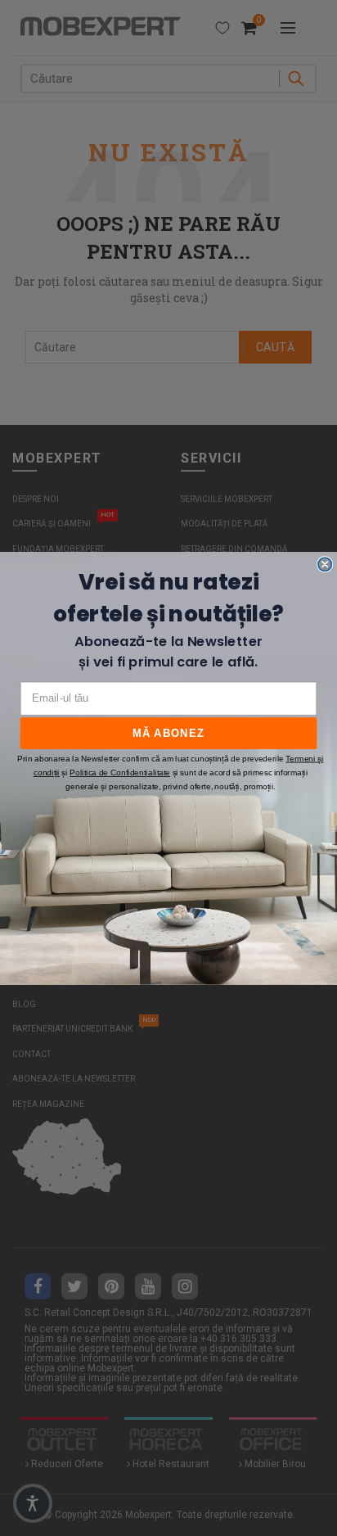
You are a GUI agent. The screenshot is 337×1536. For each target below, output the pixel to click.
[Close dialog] (324, 563)
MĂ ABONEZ (168, 733)
